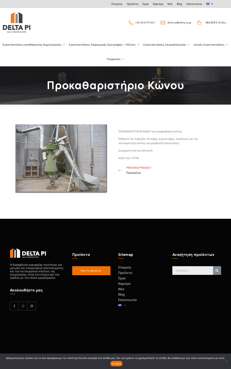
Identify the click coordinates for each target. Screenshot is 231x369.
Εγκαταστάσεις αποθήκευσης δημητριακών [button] (32, 44)
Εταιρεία (117, 4)
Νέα (169, 4)
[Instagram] (23, 306)
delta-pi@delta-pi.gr (179, 22)
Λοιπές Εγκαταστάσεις (209, 44)
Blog (179, 4)
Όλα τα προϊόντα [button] (90, 270)
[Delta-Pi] (16, 22)
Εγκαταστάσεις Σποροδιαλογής (164, 44)
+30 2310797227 (145, 22)
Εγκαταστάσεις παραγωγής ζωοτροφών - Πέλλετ (102, 44)
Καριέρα (158, 4)
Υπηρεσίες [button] (113, 59)
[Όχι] (226, 361)
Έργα (146, 4)
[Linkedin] (31, 306)
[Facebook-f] (14, 306)
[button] (209, 4)
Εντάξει (116, 363)
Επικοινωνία (194, 4)
